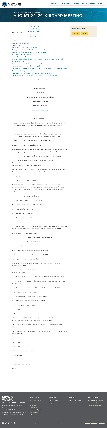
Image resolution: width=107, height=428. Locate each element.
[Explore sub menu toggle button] (88, 3)
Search (100, 3)
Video (84, 33)
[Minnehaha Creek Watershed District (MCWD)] (11, 4)
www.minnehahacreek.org (40, 110)
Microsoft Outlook (35, 31)
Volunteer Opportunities (95, 400)
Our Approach (54, 3)
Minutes (76, 33)
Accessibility (102, 423)
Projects (76, 3)
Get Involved (93, 397)
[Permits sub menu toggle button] (96, 3)
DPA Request (34, 412)
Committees (33, 405)
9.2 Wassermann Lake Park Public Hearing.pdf (26, 66)
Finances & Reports (36, 410)
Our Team (33, 403)
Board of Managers (35, 400)
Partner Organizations (94, 405)
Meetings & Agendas (75, 400)
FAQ (31, 414)
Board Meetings (24, 43)
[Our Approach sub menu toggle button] (60, 3)
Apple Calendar (34, 34)
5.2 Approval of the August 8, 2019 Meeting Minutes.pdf (29, 52)
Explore (84, 3)
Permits (92, 3)
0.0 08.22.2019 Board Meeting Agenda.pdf (25, 47)
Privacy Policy (94, 423)
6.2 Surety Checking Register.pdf (22, 56)
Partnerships (66, 3)
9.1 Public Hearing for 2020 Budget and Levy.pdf (27, 64)
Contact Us (87, 423)
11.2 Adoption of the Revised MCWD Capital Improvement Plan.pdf (32, 73)
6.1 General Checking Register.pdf (22, 54)
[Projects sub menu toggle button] (80, 3)
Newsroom (53, 397)
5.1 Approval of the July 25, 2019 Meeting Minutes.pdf (28, 50)
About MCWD (34, 397)
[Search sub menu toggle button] (103, 3)
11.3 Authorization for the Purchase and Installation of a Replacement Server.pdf (36, 75)
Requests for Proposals (56, 403)
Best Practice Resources (95, 403)
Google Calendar (35, 29)
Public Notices (53, 400)
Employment (33, 407)
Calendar (72, 397)
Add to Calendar (35, 27)
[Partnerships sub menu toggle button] (71, 3)
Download (33, 36)
